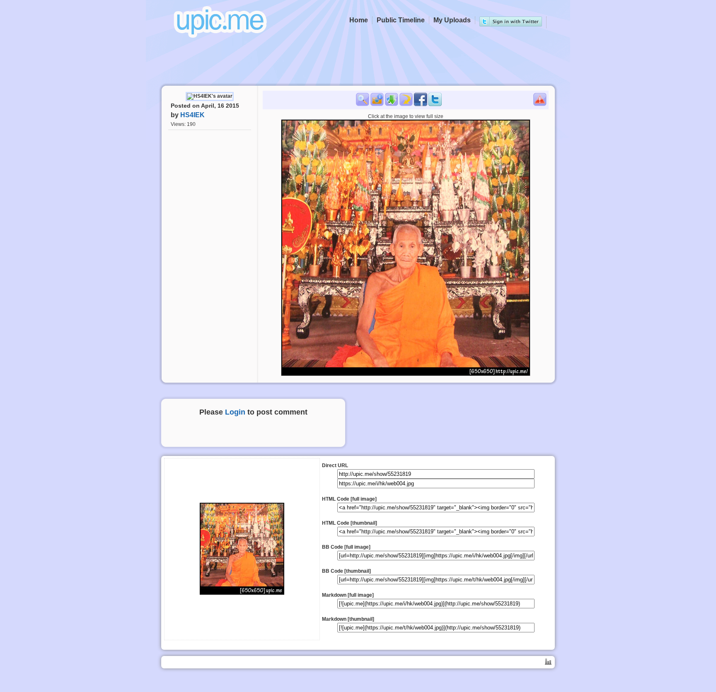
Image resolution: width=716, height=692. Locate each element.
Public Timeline (401, 20)
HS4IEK (192, 114)
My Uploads (452, 20)
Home (358, 20)
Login (235, 412)
